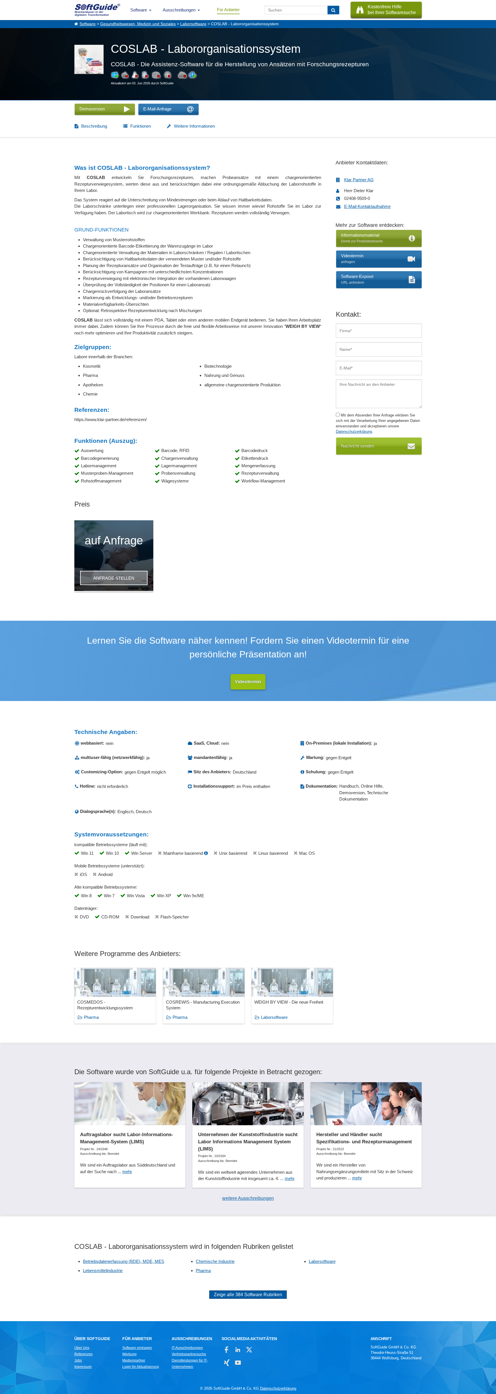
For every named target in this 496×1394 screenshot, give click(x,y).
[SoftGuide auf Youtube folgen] (238, 1363)
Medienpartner (133, 1360)
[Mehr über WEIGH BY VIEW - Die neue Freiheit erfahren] (292, 996)
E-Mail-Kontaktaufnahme (367, 206)
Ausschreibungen (179, 9)
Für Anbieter (228, 9)
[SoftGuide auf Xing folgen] (227, 1363)
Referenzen (83, 1354)
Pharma (91, 1017)
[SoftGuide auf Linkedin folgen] (238, 1350)
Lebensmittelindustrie (103, 1270)
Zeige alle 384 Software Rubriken (248, 1294)
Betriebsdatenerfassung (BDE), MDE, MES (123, 1261)
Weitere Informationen (194, 126)
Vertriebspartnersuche (189, 1354)
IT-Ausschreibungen (187, 1348)
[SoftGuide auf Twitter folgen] (249, 1350)
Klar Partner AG (359, 179)
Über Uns (81, 1348)
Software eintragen (137, 1348)
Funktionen (140, 126)
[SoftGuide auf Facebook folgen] (227, 1350)
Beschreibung (94, 126)
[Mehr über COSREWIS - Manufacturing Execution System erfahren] (204, 996)
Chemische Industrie (215, 1261)
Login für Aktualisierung (140, 1367)
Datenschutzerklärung (354, 431)
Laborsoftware (193, 24)
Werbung (129, 1354)
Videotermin (248, 681)
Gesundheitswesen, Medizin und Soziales (138, 24)
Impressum (83, 1367)
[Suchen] (333, 10)
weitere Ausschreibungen (248, 1198)
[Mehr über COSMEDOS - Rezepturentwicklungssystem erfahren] (115, 996)
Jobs (78, 1360)
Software (138, 9)
